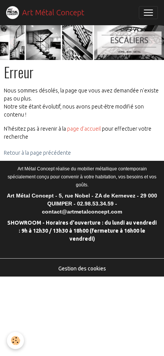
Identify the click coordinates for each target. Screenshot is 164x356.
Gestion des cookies (82, 268)
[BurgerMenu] (148, 12)
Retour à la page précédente (37, 153)
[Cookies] (15, 340)
